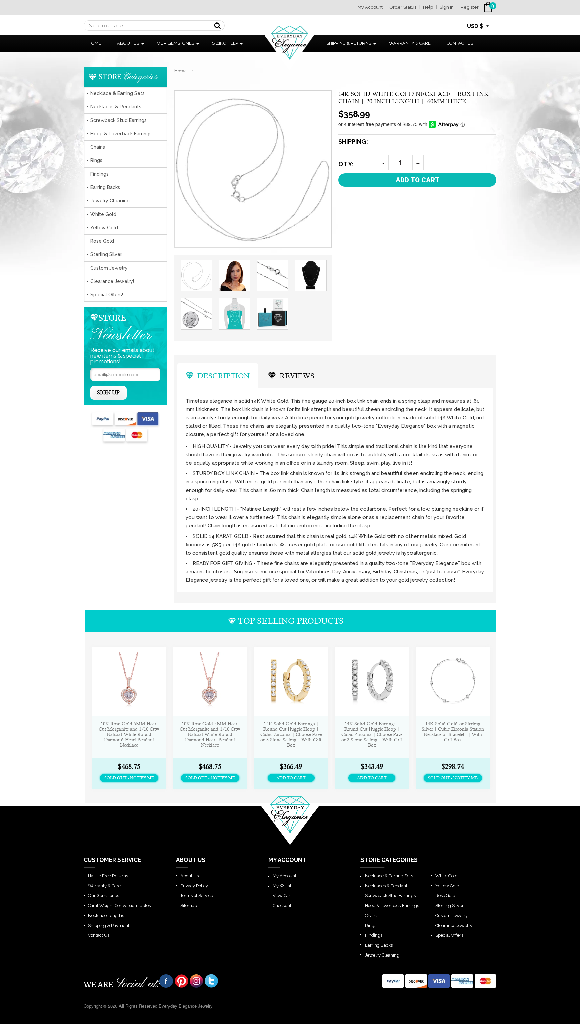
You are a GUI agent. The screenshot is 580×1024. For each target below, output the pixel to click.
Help (428, 7)
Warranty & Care (410, 43)
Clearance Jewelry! (112, 281)
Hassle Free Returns (108, 875)
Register (470, 7)
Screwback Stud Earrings (118, 120)
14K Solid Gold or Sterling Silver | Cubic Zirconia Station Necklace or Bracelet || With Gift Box (453, 731)
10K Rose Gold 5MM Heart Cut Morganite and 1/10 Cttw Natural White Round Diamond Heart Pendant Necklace (129, 734)
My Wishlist (284, 885)
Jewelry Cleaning (110, 200)
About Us (128, 43)
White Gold (103, 214)
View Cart (282, 895)
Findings (99, 174)
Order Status (402, 7)
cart (489, 7)
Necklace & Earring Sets (117, 93)
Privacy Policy (194, 885)
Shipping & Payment (108, 925)
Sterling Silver (106, 254)
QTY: (346, 164)
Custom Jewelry (109, 268)
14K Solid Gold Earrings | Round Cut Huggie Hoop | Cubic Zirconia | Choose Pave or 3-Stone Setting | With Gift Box (291, 734)
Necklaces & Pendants (115, 106)
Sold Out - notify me (129, 778)
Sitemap (188, 905)
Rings (96, 160)
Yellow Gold (104, 227)
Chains (97, 147)
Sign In (447, 7)
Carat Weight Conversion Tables (119, 905)
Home (94, 43)
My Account (370, 7)
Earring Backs (105, 187)
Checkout (282, 905)
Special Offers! (106, 294)
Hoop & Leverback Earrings (121, 133)
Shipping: (353, 141)
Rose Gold (102, 241)
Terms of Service (196, 895)
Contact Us (460, 43)
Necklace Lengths (106, 915)
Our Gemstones (175, 43)
